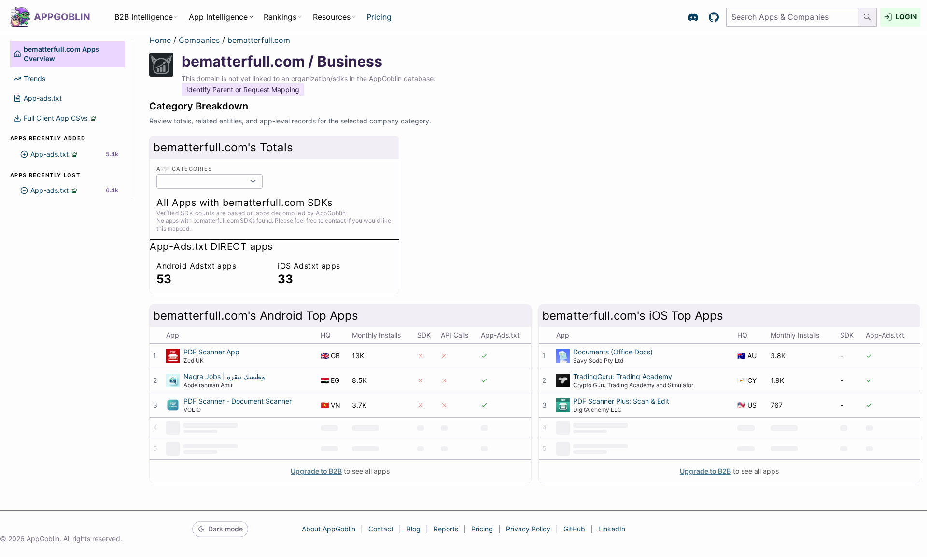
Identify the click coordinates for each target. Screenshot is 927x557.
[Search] (867, 17)
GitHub (574, 529)
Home (160, 40)
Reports (446, 529)
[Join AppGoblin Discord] (693, 17)
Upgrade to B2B (316, 471)
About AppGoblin (328, 529)
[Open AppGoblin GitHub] (713, 17)
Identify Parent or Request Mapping (242, 89)
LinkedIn (611, 529)
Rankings (280, 17)
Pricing (379, 17)
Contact (380, 529)
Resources (332, 17)
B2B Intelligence (143, 17)
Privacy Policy (528, 529)
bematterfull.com (258, 40)
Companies (200, 40)
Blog (414, 529)
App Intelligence (218, 17)
